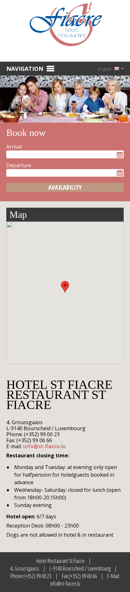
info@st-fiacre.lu (44, 446)
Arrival (14, 146)
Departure (18, 165)
